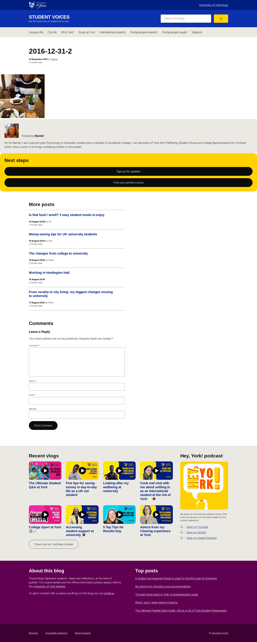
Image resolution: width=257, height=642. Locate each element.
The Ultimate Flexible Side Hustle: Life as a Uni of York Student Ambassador (181, 610)
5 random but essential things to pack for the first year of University (176, 578)
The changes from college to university (58, 253)
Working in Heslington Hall (49, 272)
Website (32, 409)
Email (32, 395)
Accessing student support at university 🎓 (80, 531)
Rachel (54, 59)
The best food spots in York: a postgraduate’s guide (166, 594)
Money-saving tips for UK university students (63, 234)
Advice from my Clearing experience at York (155, 531)
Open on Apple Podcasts (202, 537)
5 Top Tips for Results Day (113, 529)
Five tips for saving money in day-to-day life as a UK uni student (81, 489)
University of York (219, 633)
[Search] (221, 18)
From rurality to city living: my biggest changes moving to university (71, 294)
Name (32, 381)
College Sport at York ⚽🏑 (45, 529)
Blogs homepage (83, 633)
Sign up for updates (128, 171)
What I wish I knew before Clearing (156, 602)
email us (109, 593)
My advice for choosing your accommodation (163, 586)
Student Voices (49, 17)
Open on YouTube (197, 526)
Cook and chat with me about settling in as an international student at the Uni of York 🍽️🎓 (155, 491)
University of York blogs (213, 5)
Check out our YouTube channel (53, 544)
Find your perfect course (128, 182)
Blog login (33, 633)
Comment (34, 345)
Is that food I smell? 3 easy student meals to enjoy (66, 215)
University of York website (49, 586)
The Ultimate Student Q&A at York (45, 485)
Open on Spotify (196, 532)
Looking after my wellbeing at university (116, 487)
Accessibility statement (56, 633)
